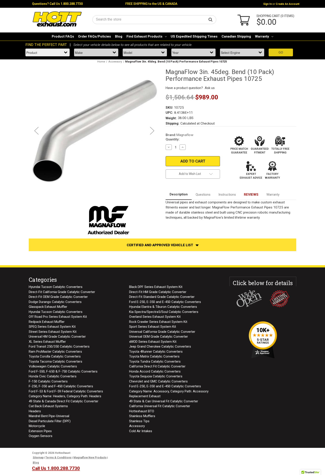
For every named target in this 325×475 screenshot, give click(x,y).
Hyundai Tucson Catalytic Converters (55, 287)
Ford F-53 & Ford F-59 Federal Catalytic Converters (66, 391)
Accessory (137, 426)
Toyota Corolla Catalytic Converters (55, 356)
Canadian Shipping (236, 36)
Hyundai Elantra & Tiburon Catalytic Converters (163, 307)
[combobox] (154, 19)
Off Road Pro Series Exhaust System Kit (58, 317)
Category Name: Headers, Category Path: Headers (65, 396)
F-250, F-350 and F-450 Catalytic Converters (61, 386)
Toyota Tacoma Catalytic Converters (55, 361)
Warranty (262, 36)
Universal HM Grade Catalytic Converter (57, 337)
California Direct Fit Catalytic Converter (157, 366)
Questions (203, 195)
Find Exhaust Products (144, 36)
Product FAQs (63, 36)
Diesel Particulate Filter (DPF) (50, 421)
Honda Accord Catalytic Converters (155, 371)
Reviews (251, 195)
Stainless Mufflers (142, 416)
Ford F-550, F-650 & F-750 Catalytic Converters (63, 371)
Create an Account (287, 4)
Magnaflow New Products (90, 457)
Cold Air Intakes (140, 431)
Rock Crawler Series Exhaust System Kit (158, 322)
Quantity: (173, 139)
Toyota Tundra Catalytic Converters (155, 361)
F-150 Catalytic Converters (48, 381)
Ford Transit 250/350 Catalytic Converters (59, 346)
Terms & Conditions (58, 457)
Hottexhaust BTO (141, 411)
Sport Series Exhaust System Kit (152, 327)
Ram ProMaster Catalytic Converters (55, 352)
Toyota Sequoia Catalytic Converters (155, 376)
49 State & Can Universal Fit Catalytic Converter (163, 401)
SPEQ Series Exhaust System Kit (52, 327)
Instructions (227, 195)
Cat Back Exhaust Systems (48, 406)
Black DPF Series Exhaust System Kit (155, 287)
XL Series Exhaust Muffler (47, 342)
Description (179, 194)
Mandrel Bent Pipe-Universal (49, 416)
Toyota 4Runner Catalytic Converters (156, 352)
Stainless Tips (139, 421)
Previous (36, 130)
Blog (118, 36)
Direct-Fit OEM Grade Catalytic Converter (58, 297)
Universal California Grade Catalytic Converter (162, 332)
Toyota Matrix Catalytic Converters (154, 356)
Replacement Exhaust (145, 396)
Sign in (267, 4)
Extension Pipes (40, 431)
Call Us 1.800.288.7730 (66, 4)
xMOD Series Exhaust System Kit (152, 342)
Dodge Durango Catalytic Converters (55, 302)
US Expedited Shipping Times (194, 36)
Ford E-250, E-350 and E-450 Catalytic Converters (165, 302)
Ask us (210, 88)
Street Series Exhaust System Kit (52, 332)
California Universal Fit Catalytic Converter (159, 406)
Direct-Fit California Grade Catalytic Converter (62, 292)
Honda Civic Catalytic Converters (52, 376)
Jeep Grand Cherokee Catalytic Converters (160, 346)
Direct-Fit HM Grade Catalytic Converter (157, 292)
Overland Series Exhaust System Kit (155, 317)
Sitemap (38, 457)
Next (151, 130)
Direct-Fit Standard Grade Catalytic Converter (162, 297)
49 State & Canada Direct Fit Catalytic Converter (63, 401)
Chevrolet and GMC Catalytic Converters (158, 381)
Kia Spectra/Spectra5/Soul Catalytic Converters (163, 312)
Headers (35, 411)
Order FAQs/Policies (94, 36)
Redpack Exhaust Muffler (47, 322)
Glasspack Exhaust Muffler (48, 307)
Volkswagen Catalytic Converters (53, 366)
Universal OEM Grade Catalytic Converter (158, 337)
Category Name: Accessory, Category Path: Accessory (168, 391)
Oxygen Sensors (40, 436)
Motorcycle (37, 426)
